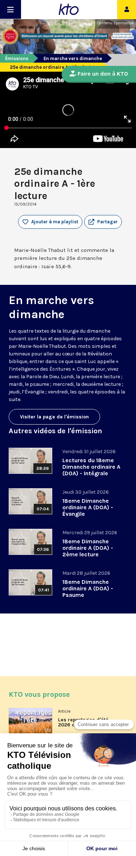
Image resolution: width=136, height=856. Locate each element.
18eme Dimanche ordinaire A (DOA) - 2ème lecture (87, 548)
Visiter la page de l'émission (54, 417)
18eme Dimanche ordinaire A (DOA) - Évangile (87, 507)
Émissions (16, 58)
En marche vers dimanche (73, 58)
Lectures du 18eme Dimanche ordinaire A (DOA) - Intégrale (91, 467)
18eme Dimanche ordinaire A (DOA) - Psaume (87, 588)
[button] (103, 222)
